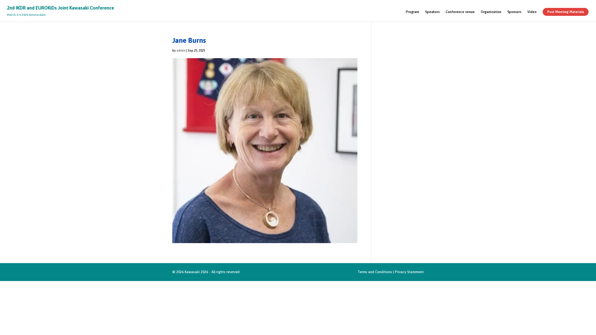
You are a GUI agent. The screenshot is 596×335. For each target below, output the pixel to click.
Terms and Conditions (375, 272)
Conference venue (460, 12)
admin (180, 50)
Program (412, 12)
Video (532, 12)
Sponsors (514, 12)
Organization (491, 12)
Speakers (432, 12)
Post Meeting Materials (565, 12)
